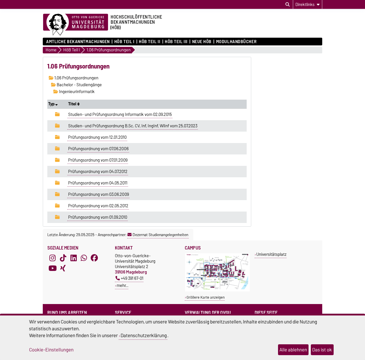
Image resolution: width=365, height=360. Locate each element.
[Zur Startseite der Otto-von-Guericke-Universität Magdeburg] (75, 24)
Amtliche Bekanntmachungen (78, 41)
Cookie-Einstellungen (51, 350)
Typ (51, 103)
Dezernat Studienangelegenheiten (160, 234)
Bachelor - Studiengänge (79, 84)
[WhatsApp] (84, 258)
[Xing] (63, 268)
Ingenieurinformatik (76, 91)
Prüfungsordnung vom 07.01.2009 (97, 160)
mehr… (122, 285)
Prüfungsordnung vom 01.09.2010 (97, 217)
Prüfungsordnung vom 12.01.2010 (97, 137)
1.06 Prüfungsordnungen (76, 78)
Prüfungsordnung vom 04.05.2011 (97, 183)
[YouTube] (52, 268)
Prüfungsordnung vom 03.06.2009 (98, 194)
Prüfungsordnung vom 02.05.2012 (98, 205)
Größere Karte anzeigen (205, 297)
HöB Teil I (124, 41)
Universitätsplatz (271, 254)
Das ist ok (322, 350)
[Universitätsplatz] (217, 290)
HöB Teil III (176, 41)
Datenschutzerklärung (144, 335)
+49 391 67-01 (132, 278)
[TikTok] (63, 258)
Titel (72, 103)
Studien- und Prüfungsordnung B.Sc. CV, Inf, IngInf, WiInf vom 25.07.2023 (132, 125)
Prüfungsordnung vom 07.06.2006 (98, 148)
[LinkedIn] (73, 258)
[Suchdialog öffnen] (287, 4)
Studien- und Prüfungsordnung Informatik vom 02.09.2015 (120, 114)
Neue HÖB (202, 41)
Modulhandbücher (236, 41)
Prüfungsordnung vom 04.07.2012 (97, 171)
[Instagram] (52, 258)
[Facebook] (94, 258)
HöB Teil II (149, 41)
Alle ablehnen (293, 350)
